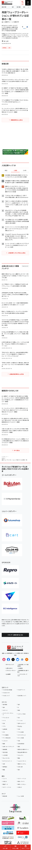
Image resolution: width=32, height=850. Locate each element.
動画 (4, 743)
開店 (19, 758)
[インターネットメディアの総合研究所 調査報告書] (22, 824)
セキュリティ (20, 755)
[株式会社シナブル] (10, 609)
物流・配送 (5, 752)
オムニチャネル (6, 758)
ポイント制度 (21, 738)
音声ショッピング (21, 723)
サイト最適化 (6, 735)
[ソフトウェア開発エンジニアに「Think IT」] (22, 819)
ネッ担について (6, 695)
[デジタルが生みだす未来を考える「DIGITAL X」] (22, 838)
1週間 (15, 170)
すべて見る (16, 450)
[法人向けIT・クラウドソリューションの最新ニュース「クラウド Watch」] (8, 829)
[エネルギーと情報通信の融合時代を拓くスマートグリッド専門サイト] (8, 833)
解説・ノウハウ (21, 781)
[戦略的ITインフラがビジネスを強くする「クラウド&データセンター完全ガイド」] (8, 819)
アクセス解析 (21, 732)
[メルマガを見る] (3, 659)
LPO (4, 732)
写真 (19, 740)
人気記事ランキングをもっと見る (16, 253)
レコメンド (5, 740)
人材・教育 (5, 755)
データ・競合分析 (6, 738)
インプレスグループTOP (22, 674)
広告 (4, 723)
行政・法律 (20, 766)
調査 (4, 769)
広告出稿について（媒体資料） (22, 665)
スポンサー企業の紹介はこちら (15, 635)
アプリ (4, 726)
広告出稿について (22, 695)
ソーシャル (20, 720)
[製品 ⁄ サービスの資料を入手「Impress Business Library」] (8, 838)
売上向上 (20, 726)
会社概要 (8, 674)
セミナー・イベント (22, 778)
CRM (19, 729)
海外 (13, 7)
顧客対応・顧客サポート (23, 749)
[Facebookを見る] (8, 659)
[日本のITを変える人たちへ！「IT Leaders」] (22, 829)
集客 (19, 710)
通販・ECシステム (22, 764)
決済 (4, 764)
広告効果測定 (21, 743)
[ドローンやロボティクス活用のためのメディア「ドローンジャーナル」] (8, 843)
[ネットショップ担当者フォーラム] (15, 649)
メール (4, 720)
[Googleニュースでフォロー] (22, 659)
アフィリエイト (6, 717)
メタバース (5, 710)
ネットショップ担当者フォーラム (7, 2)
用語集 (3, 458)
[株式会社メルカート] (10, 583)
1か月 (24, 170)
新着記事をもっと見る (17, 120)
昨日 (6, 170)
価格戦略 (5, 749)
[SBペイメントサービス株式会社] (12, 499)
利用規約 (20, 668)
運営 (19, 746)
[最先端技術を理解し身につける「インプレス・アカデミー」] (22, 843)
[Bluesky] (17, 659)
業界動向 (5, 766)
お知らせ (5, 781)
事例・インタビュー (22, 784)
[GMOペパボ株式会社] (12, 550)
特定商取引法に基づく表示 (23, 671)
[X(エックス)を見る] (13, 659)
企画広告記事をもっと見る (17, 374)
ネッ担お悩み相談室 (7, 689)
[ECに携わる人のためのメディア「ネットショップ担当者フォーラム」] (22, 833)
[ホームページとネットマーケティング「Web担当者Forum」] (8, 824)
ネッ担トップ (4, 456)
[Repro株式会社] (10, 570)
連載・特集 (4, 7)
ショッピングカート (22, 761)
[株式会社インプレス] (15, 808)
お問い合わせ (9, 668)
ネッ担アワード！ (21, 689)
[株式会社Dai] (12, 535)
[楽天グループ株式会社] (12, 484)
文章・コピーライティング (8, 746)
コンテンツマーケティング (8, 713)
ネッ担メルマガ (6, 692)
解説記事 (5, 796)
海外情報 (19, 7)
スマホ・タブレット (22, 735)
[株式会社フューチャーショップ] (12, 520)
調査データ (5, 784)
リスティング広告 (21, 714)
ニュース (5, 778)
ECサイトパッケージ (7, 761)
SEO (19, 717)
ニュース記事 (21, 796)
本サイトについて (10, 664)
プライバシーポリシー (11, 670)
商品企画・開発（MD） (22, 752)
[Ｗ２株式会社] (10, 596)
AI (18, 707)
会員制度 (5, 729)
